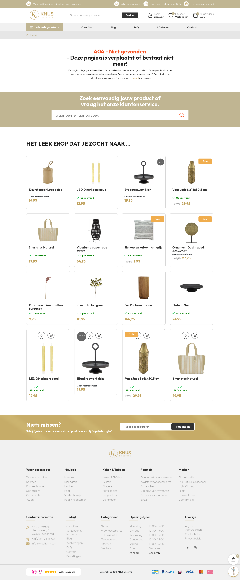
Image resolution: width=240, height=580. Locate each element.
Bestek (106, 482)
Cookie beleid (193, 534)
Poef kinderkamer (75, 499)
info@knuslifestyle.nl (44, 543)
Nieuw (104, 526)
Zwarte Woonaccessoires (156, 482)
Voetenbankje (72, 495)
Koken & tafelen (110, 535)
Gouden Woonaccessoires (156, 477)
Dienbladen (109, 499)
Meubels (69, 477)
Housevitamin (187, 495)
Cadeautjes (147, 486)
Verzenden (183, 426)
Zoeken (130, 15)
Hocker (68, 486)
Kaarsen (31, 482)
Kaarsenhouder (35, 486)
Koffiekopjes (109, 490)
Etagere (107, 486)
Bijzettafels (70, 482)
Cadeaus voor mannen (154, 495)
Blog (113, 27)
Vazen (30, 499)
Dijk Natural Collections (192, 482)
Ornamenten (34, 495)
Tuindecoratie (109, 539)
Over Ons (86, 27)
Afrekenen (163, 27)
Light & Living (186, 486)
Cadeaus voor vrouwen (155, 490)
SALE (144, 499)
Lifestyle (106, 544)
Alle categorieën (46, 27)
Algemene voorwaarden (193, 527)
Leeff (182, 490)
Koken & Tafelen (112, 477)
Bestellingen (73, 556)
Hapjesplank (109, 495)
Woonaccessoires (37, 477)
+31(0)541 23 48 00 (43, 538)
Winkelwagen (74, 543)
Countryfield (186, 499)
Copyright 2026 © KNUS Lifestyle (116, 571)
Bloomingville (186, 477)
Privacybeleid (193, 538)
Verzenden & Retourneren (74, 532)
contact (135, 77)
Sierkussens (33, 490)
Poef (67, 490)
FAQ (136, 27)
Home (34, 35)
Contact (192, 27)
